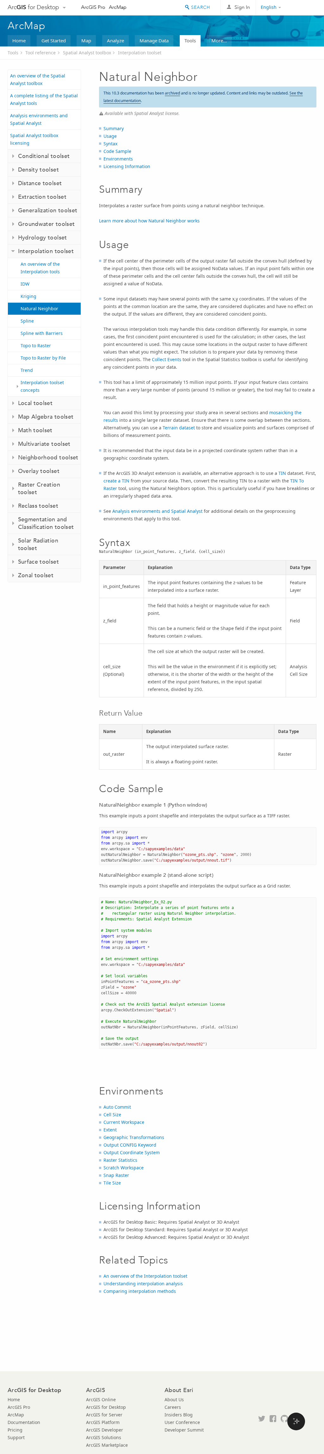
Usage (110, 136)
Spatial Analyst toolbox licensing (34, 139)
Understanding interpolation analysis (143, 1284)
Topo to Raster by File (43, 358)
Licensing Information (126, 166)
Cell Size (112, 1115)
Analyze (115, 40)
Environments (118, 159)
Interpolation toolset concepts (42, 386)
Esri (303, 7)
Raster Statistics (120, 1160)
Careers (173, 1407)
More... (219, 40)
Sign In (242, 7)
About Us (174, 1399)
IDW (25, 284)
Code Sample (117, 151)
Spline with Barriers (42, 333)
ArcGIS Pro (93, 7)
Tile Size (112, 1183)
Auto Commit (117, 1107)
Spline (27, 321)
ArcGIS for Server (104, 1415)
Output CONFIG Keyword (129, 1145)
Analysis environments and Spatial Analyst (39, 119)
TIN (282, 473)
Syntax (110, 144)
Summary (113, 128)
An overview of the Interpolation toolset (145, 1276)
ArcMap (118, 7)
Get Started (53, 40)
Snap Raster (116, 1175)
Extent (110, 1130)
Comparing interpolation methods (139, 1291)
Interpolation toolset (139, 53)
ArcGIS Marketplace (107, 1445)
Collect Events (166, 359)
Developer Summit (184, 1430)
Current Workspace (123, 1122)
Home (19, 40)
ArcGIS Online (101, 1399)
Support (16, 1437)
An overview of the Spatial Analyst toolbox (37, 79)
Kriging (28, 296)
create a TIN (116, 481)
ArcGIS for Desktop (106, 1407)
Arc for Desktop (33, 7)
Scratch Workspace (123, 1168)
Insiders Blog (179, 1415)
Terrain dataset (179, 428)
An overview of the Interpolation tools (40, 268)
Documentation (24, 1422)
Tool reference (40, 53)
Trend (27, 370)
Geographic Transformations (133, 1137)
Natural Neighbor (39, 309)
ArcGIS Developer (104, 1430)
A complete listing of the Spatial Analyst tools (44, 99)
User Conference (182, 1422)
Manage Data (154, 40)
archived (172, 93)
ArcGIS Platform (103, 1422)
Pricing (15, 1430)
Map (86, 40)
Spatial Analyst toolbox (87, 53)
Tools (190, 40)
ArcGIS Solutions (103, 1437)
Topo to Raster (36, 345)
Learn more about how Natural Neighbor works (149, 221)
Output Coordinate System (131, 1152)
